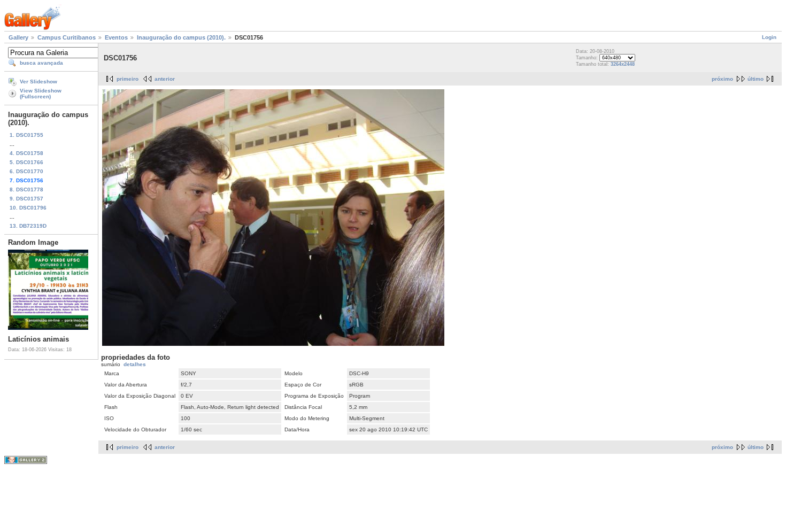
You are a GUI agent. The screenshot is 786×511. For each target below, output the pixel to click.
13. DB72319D (28, 226)
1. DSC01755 (26, 135)
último (756, 79)
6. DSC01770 (26, 171)
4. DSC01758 (26, 153)
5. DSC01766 (26, 162)
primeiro (127, 79)
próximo (722, 79)
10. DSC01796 (28, 208)
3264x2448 (623, 64)
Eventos (116, 37)
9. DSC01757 (26, 199)
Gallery (18, 37)
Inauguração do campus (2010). (181, 37)
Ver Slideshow (38, 81)
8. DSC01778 (26, 189)
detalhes (135, 364)
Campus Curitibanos (66, 37)
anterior (165, 79)
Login (769, 37)
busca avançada (41, 63)
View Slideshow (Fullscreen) (40, 93)
